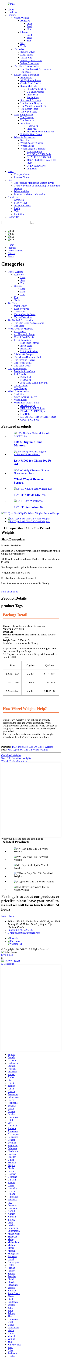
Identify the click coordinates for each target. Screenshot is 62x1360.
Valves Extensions (29, 63)
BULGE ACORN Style (39, 154)
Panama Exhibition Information (29, 194)
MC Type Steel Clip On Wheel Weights (28, 749)
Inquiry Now (7, 916)
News (11, 171)
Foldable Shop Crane (31, 134)
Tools (23, 46)
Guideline (12, 12)
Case (10, 180)
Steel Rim (25, 140)
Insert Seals (32, 94)
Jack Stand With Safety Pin (40, 131)
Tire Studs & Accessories (26, 66)
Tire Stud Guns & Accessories (35, 69)
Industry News (21, 177)
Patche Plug (33, 97)
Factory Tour (20, 202)
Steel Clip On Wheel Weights (16, 758)
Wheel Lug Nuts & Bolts (32, 148)
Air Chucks (26, 77)
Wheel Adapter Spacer (31, 143)
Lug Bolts (32, 168)
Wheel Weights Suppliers (14, 761)
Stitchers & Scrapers (30, 100)
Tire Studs (25, 71)
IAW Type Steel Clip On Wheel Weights (32, 746)
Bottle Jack (32, 126)
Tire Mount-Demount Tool (33, 106)
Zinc (29, 29)
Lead (29, 23)
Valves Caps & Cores (31, 60)
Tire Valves (19, 49)
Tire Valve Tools (28, 111)
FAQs (17, 208)
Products (12, 15)
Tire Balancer (27, 120)
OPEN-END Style (36, 165)
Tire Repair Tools (29, 108)
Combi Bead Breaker (31, 83)
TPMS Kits (26, 57)
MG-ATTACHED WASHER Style (38, 416)
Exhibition (19, 214)
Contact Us (13, 217)
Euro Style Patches (36, 89)
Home (11, 9)
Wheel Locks (27, 145)
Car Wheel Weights (11, 755)
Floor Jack (32, 128)
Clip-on (24, 32)
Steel (29, 26)
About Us (12, 197)
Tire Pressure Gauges (31, 103)
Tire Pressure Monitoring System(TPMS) (34, 182)
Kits (22, 43)
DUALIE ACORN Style (39, 157)
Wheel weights (21, 191)
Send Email (7, 955)
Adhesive (25, 20)
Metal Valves (26, 54)
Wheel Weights (21, 17)
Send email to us (9, 591)
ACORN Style (34, 151)
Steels (11, 256)
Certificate (19, 199)
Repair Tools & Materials (26, 74)
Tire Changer (27, 117)
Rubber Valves (27, 52)
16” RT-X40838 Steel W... (30, 495)
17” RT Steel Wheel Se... (30, 507)
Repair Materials (28, 86)
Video (17, 211)
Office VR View (22, 205)
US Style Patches (35, 91)
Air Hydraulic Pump (30, 80)
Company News (22, 174)
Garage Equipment (23, 114)
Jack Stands (26, 123)
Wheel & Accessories (24, 137)
